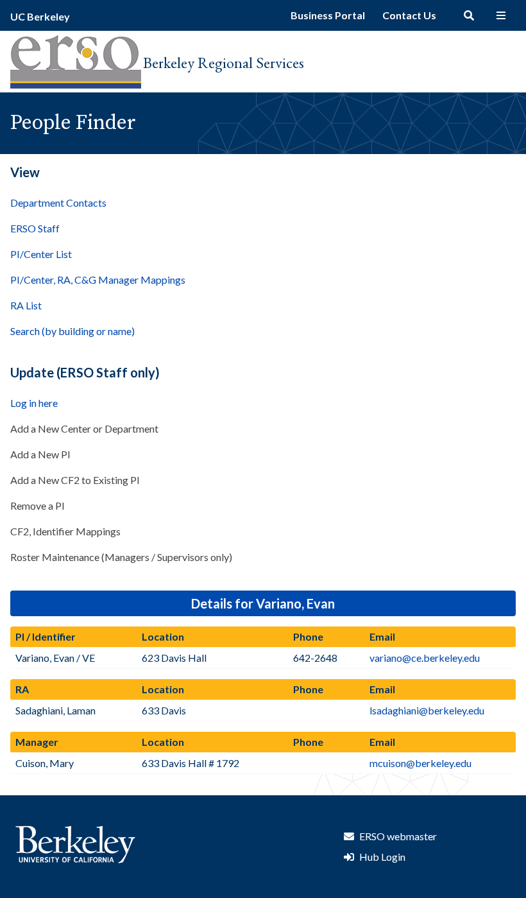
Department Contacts (58, 202)
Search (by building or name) (72, 331)
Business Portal (328, 15)
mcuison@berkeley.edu (420, 763)
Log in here (34, 403)
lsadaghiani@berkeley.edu (426, 710)
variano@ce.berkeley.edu (424, 658)
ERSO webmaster (398, 836)
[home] (75, 84)
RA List (26, 305)
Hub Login (382, 857)
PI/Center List (41, 254)
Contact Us (409, 15)
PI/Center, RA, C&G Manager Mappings (97, 279)
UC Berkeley (40, 16)
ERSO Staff (35, 228)
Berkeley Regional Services (223, 63)
